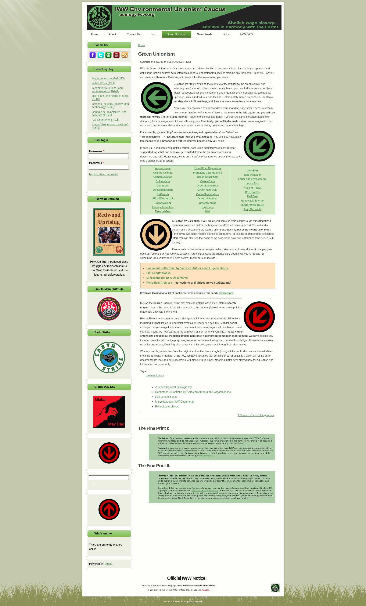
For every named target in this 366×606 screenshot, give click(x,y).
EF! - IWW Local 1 (162, 198)
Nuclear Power (252, 187)
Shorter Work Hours (252, 205)
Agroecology (163, 168)
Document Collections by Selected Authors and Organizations (187, 268)
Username (96, 151)
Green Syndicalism (207, 194)
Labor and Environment (252, 179)
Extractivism (163, 211)
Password (96, 162)
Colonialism (163, 181)
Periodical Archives (159, 282)
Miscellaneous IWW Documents (167, 277)
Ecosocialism (163, 203)
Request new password (103, 174)
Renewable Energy (252, 200)
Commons (163, 185)
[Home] (184, 29)
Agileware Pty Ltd (193, 601)
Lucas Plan (252, 183)
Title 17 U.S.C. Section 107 (205, 490)
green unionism (155, 375)
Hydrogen (208, 207)
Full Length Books (158, 273)
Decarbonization (163, 189)
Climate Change (162, 172)
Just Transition (252, 174)
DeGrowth (163, 194)
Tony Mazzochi (252, 209)
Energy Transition (162, 207)
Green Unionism (207, 198)
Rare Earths (252, 192)
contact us (207, 455)
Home (141, 45)
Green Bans (207, 181)
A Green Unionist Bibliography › (256, 415)
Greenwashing (207, 203)
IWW (207, 211)
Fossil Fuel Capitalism (207, 168)
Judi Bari (252, 170)
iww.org (205, 590)
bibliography (226, 293)
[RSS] (90, 577)
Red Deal (252, 196)
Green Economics (207, 185)
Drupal (108, 563)
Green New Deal (207, 189)
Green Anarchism (207, 176)
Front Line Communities (207, 172)
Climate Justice (162, 176)
